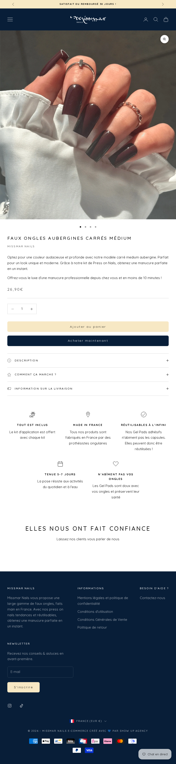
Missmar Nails (21, 246)
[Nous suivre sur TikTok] (21, 705)
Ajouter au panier (88, 327)
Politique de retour (92, 627)
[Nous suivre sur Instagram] (9, 705)
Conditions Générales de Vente (102, 619)
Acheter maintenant (88, 341)
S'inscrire (23, 687)
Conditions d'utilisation (95, 611)
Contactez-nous (152, 598)
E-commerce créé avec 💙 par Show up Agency (108, 730)
